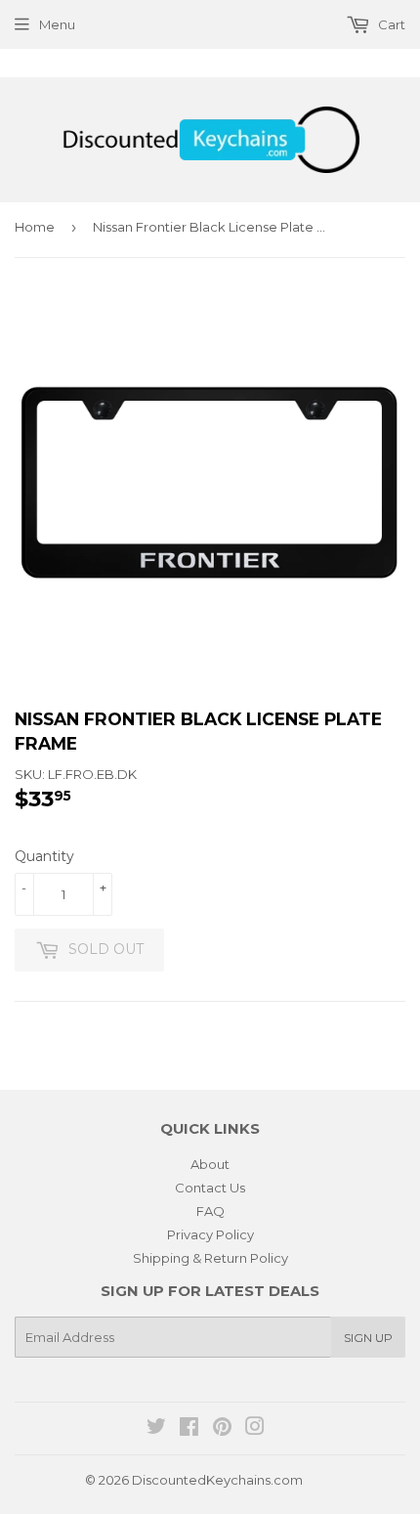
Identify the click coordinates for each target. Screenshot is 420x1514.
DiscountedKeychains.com (217, 1480)
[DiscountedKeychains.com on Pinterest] (222, 1429)
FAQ (210, 1211)
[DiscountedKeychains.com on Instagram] (255, 1429)
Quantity (44, 856)
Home (35, 227)
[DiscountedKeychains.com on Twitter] (156, 1429)
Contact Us (210, 1187)
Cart (390, 24)
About (210, 1164)
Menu (57, 24)
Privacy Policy (210, 1234)
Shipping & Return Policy (210, 1258)
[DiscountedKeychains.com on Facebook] (189, 1429)
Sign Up (368, 1337)
